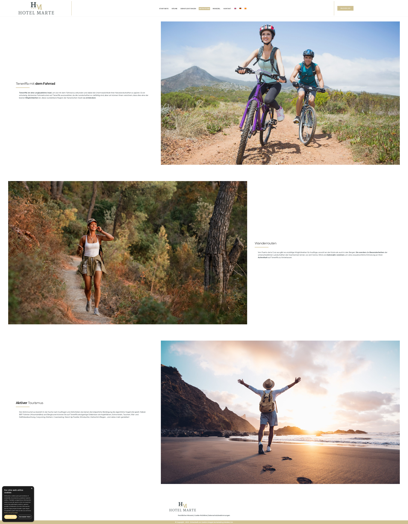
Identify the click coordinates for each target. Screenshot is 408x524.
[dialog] (18, 504)
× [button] (31, 488)
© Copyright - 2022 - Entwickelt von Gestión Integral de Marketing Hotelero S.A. (204, 522)
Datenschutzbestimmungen (219, 515)
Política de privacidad (11, 513)
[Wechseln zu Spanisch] (245, 8)
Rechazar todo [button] (25, 517)
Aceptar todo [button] (10, 517)
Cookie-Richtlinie (200, 515)
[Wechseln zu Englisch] (235, 8)
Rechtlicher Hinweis (185, 515)
